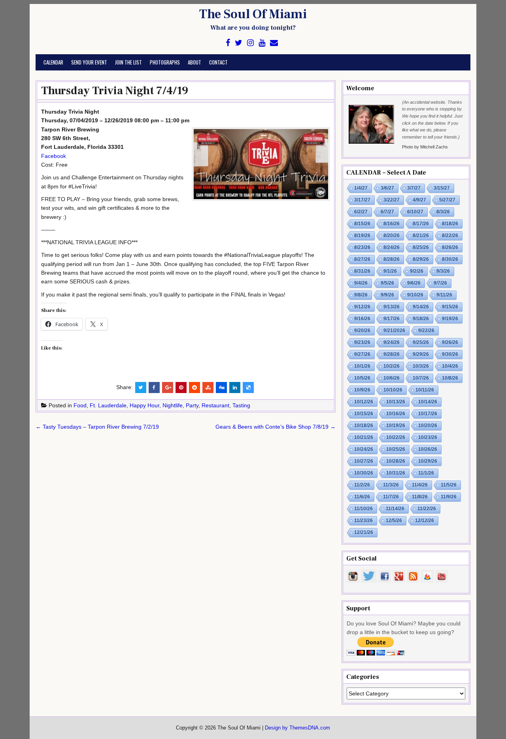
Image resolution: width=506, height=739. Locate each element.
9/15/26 (450, 307)
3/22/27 (391, 200)
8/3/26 (443, 212)
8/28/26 (391, 259)
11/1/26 (426, 473)
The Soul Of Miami (253, 14)
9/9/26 (387, 295)
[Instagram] (250, 43)
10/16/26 (395, 413)
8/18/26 (450, 223)
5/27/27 (447, 200)
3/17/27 (362, 200)
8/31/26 (362, 271)
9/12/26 (362, 307)
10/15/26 (363, 413)
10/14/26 (427, 402)
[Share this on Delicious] (248, 387)
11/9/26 (449, 497)
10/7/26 (421, 378)
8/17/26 (421, 223)
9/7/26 (440, 283)
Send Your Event (89, 62)
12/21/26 (363, 532)
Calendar (53, 62)
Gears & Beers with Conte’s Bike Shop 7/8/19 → (275, 427)
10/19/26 (395, 425)
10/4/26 (450, 366)
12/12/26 (424, 520)
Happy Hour (144, 405)
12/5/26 (394, 520)
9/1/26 (390, 271)
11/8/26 (420, 497)
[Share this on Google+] (167, 387)
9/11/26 (444, 295)
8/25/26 (421, 247)
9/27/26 (362, 354)
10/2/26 (391, 366)
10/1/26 (362, 366)
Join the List (128, 62)
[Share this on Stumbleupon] (207, 387)
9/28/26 (391, 354)
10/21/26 (363, 437)
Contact (218, 62)
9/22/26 (426, 330)
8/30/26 (450, 259)
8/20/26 (391, 235)
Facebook (53, 156)
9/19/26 (450, 318)
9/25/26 (421, 342)
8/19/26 (362, 235)
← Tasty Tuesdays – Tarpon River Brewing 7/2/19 (97, 427)
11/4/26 (420, 485)
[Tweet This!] (140, 387)
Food (80, 405)
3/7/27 (414, 188)
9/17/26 (391, 318)
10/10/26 (392, 390)
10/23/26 (427, 437)
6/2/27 (361, 212)
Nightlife (172, 405)
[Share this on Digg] (221, 387)
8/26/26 (450, 247)
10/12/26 (363, 402)
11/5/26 (449, 485)
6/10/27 (415, 212)
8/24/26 (391, 247)
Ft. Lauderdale (108, 405)
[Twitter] (238, 43)
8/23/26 (362, 247)
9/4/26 (361, 283)
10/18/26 (363, 425)
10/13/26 (395, 402)
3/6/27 (387, 188)
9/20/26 (362, 330)
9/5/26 (387, 283)
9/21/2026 (394, 330)
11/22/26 (426, 508)
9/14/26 (421, 307)
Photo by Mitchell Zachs (425, 146)
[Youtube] (262, 43)
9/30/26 (450, 354)
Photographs (165, 62)
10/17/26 (427, 413)
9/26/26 (450, 342)
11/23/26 (363, 520)
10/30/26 (363, 473)
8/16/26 (391, 223)
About (194, 62)
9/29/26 (421, 354)
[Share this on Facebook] (154, 387)
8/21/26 (421, 235)
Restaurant (215, 405)
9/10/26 (415, 295)
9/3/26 (443, 271)
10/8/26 (450, 378)
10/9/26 (362, 390)
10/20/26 (427, 425)
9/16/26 (362, 318)
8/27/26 (362, 259)
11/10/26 (363, 508)
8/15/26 (362, 223)
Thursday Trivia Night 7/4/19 (114, 91)
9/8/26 (361, 295)
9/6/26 (414, 283)
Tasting (241, 405)
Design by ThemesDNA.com (297, 728)
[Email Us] (274, 43)
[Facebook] (228, 43)
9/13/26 (391, 307)
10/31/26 (395, 473)
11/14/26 (395, 508)
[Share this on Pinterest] (181, 387)
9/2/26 (416, 271)
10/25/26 (395, 449)
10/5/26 (362, 378)
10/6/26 (391, 378)
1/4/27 (361, 188)
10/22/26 (395, 437)
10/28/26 (395, 461)
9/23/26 (362, 342)
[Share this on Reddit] (194, 387)
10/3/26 (421, 366)
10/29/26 (427, 461)
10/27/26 (363, 461)
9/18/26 (421, 318)
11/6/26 (362, 497)
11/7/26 (391, 497)
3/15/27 (442, 188)
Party (192, 405)
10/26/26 (427, 449)
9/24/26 (391, 342)
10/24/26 (363, 449)
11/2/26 (362, 485)
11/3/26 (391, 485)
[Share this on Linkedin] (234, 387)
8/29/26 (421, 259)
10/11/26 (424, 390)
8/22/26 (450, 235)
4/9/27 (419, 200)
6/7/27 (387, 212)
